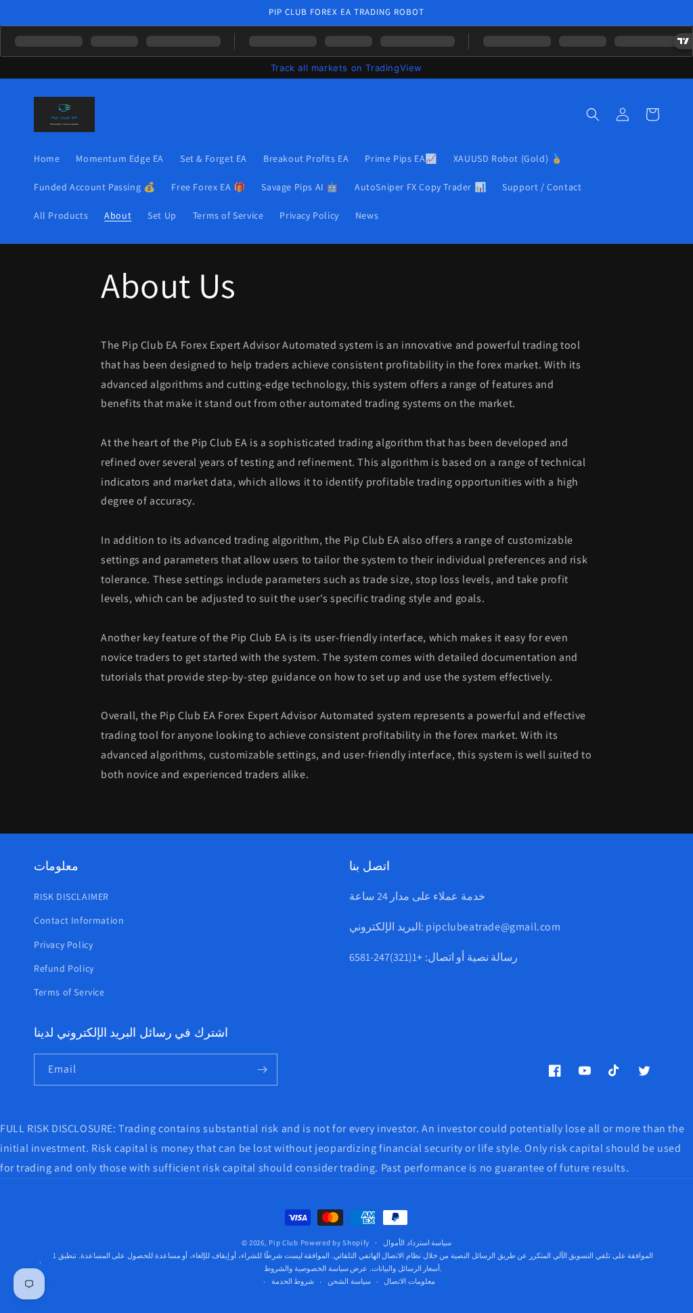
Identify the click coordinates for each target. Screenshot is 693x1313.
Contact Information (79, 920)
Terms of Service (69, 992)
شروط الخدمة (293, 1281)
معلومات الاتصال (409, 1281)
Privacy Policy (63, 945)
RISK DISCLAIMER (71, 896)
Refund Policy (64, 968)
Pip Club (283, 1242)
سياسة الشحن (349, 1281)
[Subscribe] (262, 1069)
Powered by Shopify (335, 1242)
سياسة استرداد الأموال (417, 1242)
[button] (593, 114)
